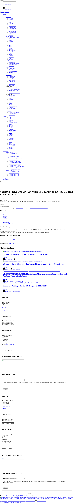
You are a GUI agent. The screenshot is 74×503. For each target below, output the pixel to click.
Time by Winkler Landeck (8, 320)
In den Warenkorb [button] (9, 259)
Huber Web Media (9, 344)
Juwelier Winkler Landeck (8, 323)
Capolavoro (33, 208)
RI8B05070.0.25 (12, 243)
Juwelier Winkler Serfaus (8, 324)
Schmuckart (8, 17)
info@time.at (5, 408)
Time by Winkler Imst (7, 322)
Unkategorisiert (19, 208)
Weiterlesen (8, 269)
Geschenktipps (9, 152)
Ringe (46, 208)
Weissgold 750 (11, 239)
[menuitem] (38, 14)
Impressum (4, 340)
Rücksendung (5, 336)
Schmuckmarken (9, 36)
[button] (11, 502)
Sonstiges (8, 60)
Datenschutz (5, 339)
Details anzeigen (19, 259)
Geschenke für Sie (40, 208)
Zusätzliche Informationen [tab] (9, 223)
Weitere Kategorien (10, 24)
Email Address (7, 380)
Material (8, 67)
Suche (1, 0)
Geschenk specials (10, 170)
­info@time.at (5, 310)
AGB (3, 338)
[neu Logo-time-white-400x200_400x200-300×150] (4, 12)
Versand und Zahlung (7, 335)
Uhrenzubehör (9, 111)
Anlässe (7, 157)
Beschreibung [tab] (6, 222)
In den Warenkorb (4, 206)
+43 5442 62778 (6, 307)
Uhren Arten (8, 75)
